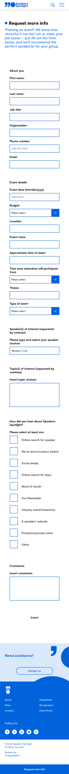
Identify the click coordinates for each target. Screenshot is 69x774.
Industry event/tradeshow (38, 509)
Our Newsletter (31, 498)
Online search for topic (37, 475)
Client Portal (45, 710)
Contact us (34, 670)
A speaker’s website (34, 521)
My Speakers (46, 705)
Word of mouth (31, 486)
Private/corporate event (37, 533)
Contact (9, 710)
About (8, 699)
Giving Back (45, 699)
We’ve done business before (40, 451)
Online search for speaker (38, 440)
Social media (30, 463)
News (8, 705)
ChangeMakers (12, 755)
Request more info (34, 769)
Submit (34, 617)
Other (25, 544)
